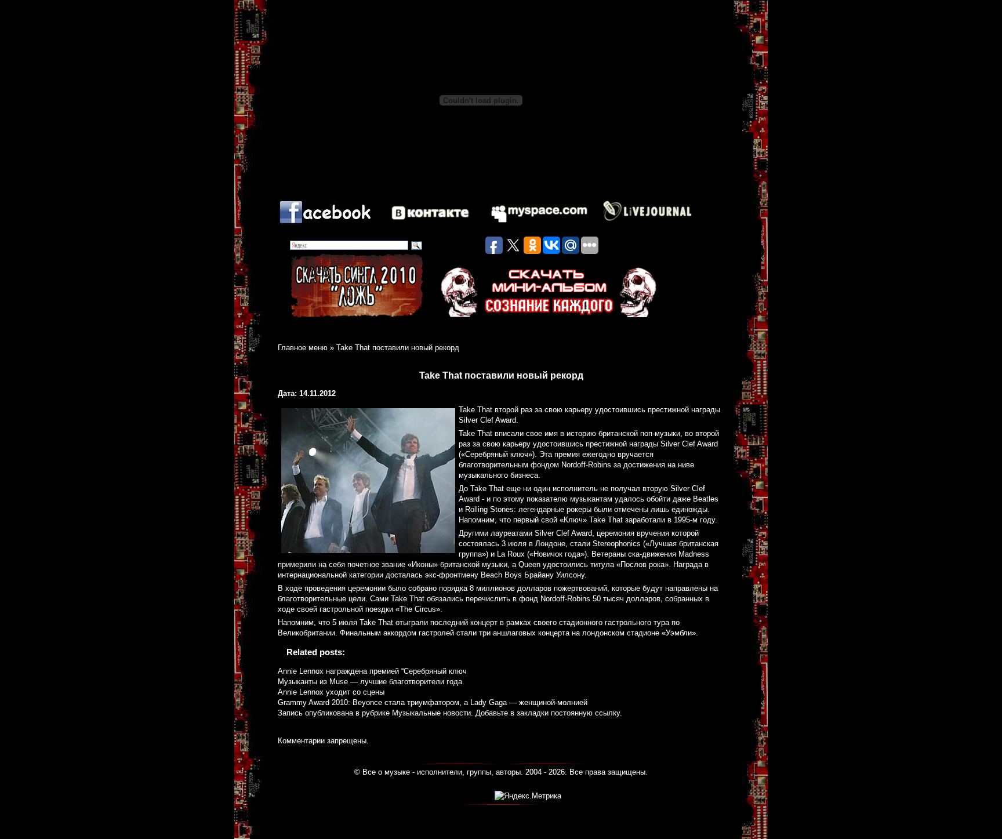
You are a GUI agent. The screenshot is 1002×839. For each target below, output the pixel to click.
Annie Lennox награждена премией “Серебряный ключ (372, 671)
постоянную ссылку (585, 713)
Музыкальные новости (431, 713)
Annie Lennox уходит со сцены (331, 692)
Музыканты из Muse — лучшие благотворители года (370, 681)
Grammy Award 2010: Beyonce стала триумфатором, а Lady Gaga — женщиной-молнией (432, 702)
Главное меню (303, 347)
